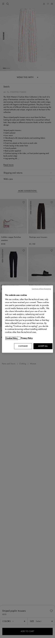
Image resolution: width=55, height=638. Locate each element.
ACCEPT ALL (43, 346)
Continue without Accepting (41, 289)
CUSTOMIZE (23, 346)
